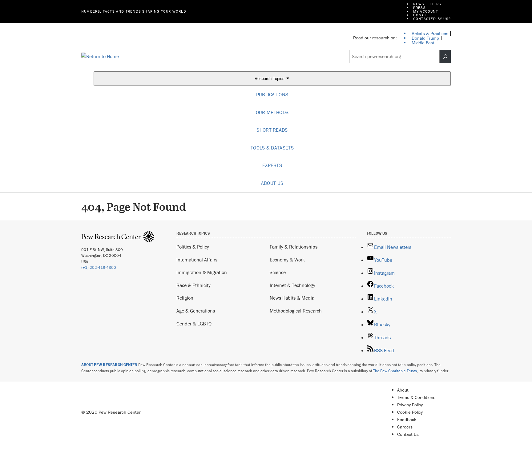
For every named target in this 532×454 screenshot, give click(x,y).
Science (278, 272)
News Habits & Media (292, 298)
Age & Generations (195, 311)
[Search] (445, 56)
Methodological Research (296, 311)
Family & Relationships (293, 247)
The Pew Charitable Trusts (395, 370)
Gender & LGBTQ (194, 324)
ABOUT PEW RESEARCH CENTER (109, 364)
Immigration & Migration (201, 272)
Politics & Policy (192, 247)
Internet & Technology (292, 285)
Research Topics (270, 79)
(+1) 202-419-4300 (98, 267)
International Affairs (196, 260)
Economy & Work (287, 260)
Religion (184, 298)
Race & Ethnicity (193, 285)
